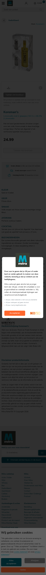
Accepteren (15, 313)
